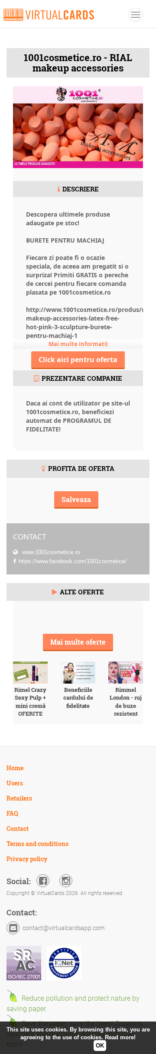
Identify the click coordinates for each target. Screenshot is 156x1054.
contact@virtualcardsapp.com (63, 927)
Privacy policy (26, 859)
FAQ (12, 813)
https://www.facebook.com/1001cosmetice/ (73, 561)
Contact (17, 828)
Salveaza (76, 499)
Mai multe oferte (78, 641)
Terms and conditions (37, 844)
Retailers (19, 798)
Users (14, 783)
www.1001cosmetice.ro (50, 552)
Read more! (120, 1037)
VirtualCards (48, 15)
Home (14, 768)
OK (100, 1045)
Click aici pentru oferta (78, 359)
